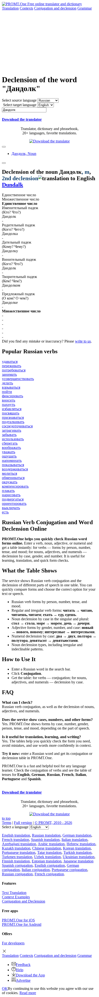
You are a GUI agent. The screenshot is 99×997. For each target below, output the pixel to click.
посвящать (10, 413)
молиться (9, 473)
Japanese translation (78, 861)
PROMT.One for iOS (18, 920)
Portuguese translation (18, 852)
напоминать (12, 460)
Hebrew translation (81, 844)
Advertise (23, 980)
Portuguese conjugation (69, 870)
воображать (11, 448)
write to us (83, 341)
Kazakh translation (16, 848)
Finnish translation (16, 861)
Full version (23, 823)
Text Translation (14, 893)
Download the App (30, 975)
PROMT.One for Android (21, 924)
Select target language (19, 105)
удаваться (10, 362)
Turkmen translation (17, 857)
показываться (13, 465)
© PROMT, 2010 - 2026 (53, 823)
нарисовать (11, 495)
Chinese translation (46, 848)
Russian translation (46, 835)
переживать (11, 366)
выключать (11, 508)
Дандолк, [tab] (24, 154)
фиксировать (12, 396)
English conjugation (50, 865)
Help (19, 970)
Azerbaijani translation (19, 844)
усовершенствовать (18, 379)
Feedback (23, 965)
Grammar (84, 8)
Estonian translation (47, 861)
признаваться (13, 417)
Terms (6, 823)
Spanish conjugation (17, 865)
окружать (9, 482)
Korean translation (77, 848)
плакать (8, 491)
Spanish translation (45, 840)
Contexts (26, 8)
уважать (8, 452)
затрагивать (11, 430)
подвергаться (13, 499)
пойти (7, 392)
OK (5, 988)
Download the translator (22, 119)
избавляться (11, 409)
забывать (9, 435)
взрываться (11, 387)
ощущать (9, 456)
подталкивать (13, 422)
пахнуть (8, 405)
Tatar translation (49, 852)
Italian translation (74, 840)
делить (7, 383)
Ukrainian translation (78, 857)
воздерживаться (15, 469)
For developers (13, 943)
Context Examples (16, 897)
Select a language (15, 827)
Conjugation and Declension (23, 901)
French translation (15, 840)
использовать (13, 439)
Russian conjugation (17, 874)
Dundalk (12, 185)
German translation (76, 835)
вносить (8, 400)
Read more (27, 993)
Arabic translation (51, 844)
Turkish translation (77, 852)
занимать (9, 374)
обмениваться (13, 478)
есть (5, 512)
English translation (16, 835)
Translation (10, 8)
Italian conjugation (36, 870)
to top (6, 818)
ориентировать (14, 503)
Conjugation (55, 8)
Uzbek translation (47, 857)
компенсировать (15, 486)
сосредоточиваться (17, 426)
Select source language (19, 100)
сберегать (10, 443)
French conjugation (49, 874)
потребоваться (13, 370)
